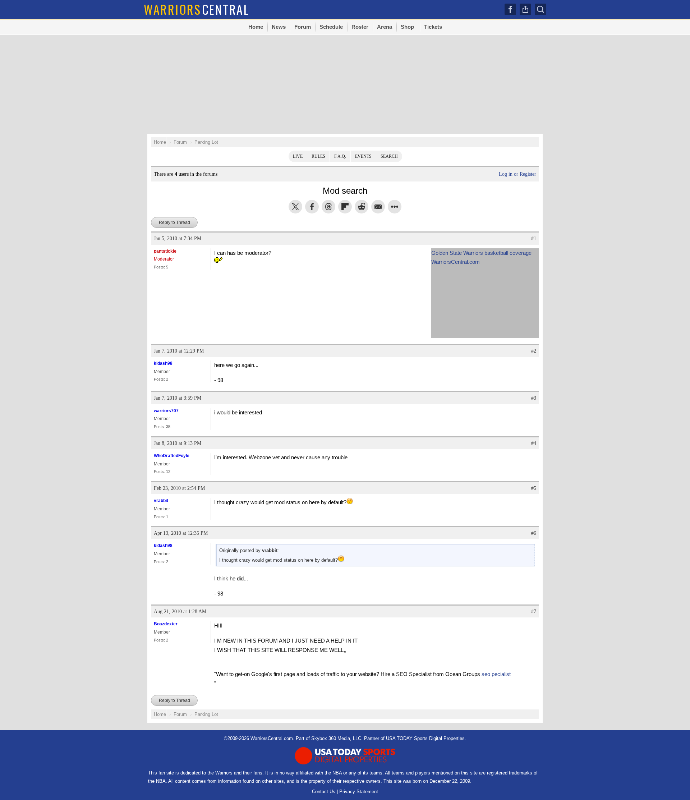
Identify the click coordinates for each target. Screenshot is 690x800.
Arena (384, 27)
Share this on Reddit (361, 206)
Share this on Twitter (295, 206)
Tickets (433, 27)
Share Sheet (394, 206)
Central (197, 9)
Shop (407, 27)
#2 (533, 351)
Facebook (510, 9)
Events (363, 156)
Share (525, 9)
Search (389, 156)
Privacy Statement (358, 791)
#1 (533, 238)
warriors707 (166, 410)
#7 (533, 611)
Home (255, 27)
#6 (533, 533)
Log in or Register (517, 174)
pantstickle (165, 251)
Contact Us (323, 791)
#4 (533, 443)
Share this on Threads (328, 206)
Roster (359, 27)
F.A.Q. (340, 156)
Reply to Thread (174, 222)
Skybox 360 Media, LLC (336, 738)
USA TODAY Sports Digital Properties (425, 738)
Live (298, 156)
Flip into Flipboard (345, 206)
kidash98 (163, 363)
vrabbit (161, 500)
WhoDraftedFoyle (171, 455)
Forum (302, 27)
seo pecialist (496, 674)
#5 (533, 488)
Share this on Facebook (312, 206)
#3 (533, 398)
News (279, 27)
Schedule (331, 27)
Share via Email (378, 206)
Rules (318, 156)
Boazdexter (166, 623)
